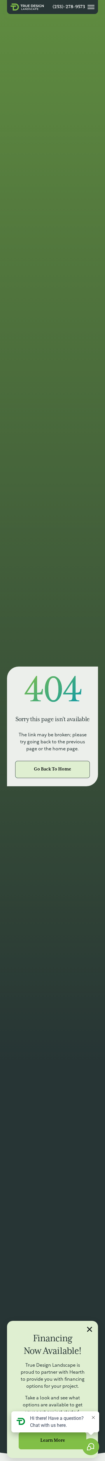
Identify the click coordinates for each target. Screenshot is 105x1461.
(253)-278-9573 (68, 7)
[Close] (90, 1328)
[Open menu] (91, 7)
